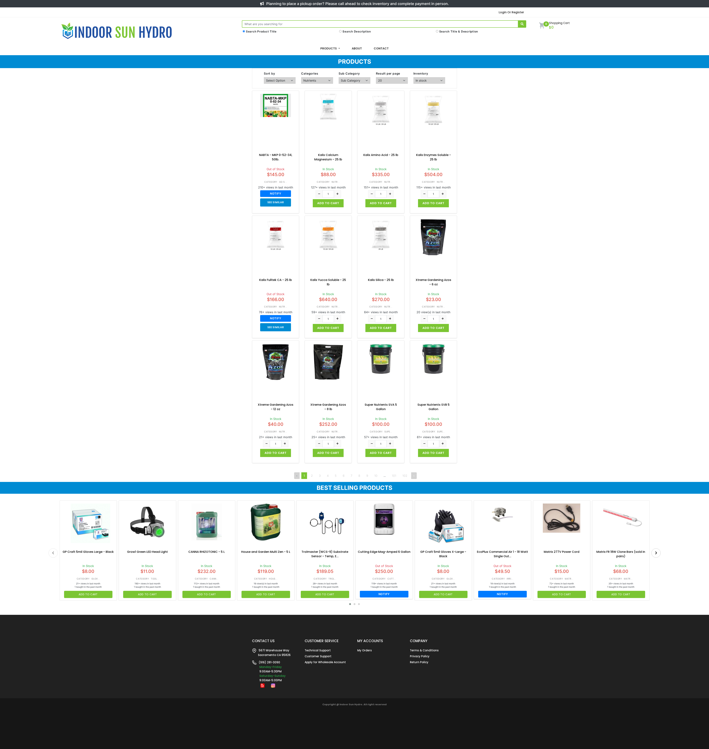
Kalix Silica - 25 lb (381, 280)
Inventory (420, 73)
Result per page (388, 73)
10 (375, 475)
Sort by (269, 73)
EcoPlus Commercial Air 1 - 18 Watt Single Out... (502, 554)
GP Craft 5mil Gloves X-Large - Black (443, 554)
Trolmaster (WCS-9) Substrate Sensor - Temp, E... (325, 554)
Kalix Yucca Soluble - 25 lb (328, 282)
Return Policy (419, 662)
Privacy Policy (419, 656)
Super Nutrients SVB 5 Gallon (433, 407)
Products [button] (329, 48)
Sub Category (349, 73)
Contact (381, 48)
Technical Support (318, 650)
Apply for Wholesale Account (325, 662)
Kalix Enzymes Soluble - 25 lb (433, 157)
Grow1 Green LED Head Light (147, 552)
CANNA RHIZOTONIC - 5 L (206, 552)
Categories (309, 73)
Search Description (356, 31)
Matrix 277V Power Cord (561, 552)
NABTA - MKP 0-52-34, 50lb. (275, 157)
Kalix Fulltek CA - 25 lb (275, 280)
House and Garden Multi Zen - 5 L (265, 552)
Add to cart (328, 203)
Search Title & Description (458, 31)
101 (394, 475)
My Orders (364, 650)
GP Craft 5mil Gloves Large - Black (88, 552)
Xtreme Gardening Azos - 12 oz (275, 407)
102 (404, 475)
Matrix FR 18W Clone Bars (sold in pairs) (620, 554)
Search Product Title (261, 31)
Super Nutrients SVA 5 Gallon (381, 407)
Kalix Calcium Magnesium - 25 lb (328, 157)
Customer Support (318, 656)
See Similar (275, 202)
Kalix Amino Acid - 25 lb (380, 155)
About (357, 48)
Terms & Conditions (424, 650)
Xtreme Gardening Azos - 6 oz (433, 282)
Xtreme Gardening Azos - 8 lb (328, 407)
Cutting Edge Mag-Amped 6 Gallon (384, 552)
